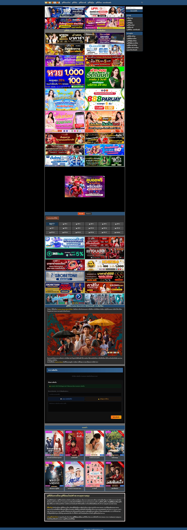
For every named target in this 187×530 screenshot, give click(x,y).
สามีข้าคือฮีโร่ (74, 457)
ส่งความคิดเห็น (116, 417)
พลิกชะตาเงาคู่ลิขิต (54, 488)
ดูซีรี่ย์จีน (74, 2)
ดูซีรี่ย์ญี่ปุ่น (91, 2)
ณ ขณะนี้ (94, 488)
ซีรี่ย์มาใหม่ (130, 18)
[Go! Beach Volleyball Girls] (74, 474)
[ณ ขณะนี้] (94, 474)
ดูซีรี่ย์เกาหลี (82, 2)
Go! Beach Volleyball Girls (74, 488)
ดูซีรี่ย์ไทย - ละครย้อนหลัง (133, 29)
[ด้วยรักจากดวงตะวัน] (94, 443)
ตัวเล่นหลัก (81, 213)
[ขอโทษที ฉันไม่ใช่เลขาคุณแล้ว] (54, 443)
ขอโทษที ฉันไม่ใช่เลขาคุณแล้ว (54, 457)
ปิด (104, 176)
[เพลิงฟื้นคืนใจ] (115, 474)
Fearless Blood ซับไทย (52, 218)
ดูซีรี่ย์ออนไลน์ (66, 2)
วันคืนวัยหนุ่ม (115, 457)
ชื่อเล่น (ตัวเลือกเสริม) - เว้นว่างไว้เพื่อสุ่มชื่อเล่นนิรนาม (58, 391)
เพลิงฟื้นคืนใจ (114, 488)
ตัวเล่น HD (88, 213)
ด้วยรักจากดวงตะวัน (95, 457)
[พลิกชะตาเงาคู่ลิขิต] (54, 474)
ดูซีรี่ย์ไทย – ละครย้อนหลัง (103, 2)
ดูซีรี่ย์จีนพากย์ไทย (65, 507)
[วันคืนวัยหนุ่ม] (115, 443)
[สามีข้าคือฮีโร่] (74, 443)
